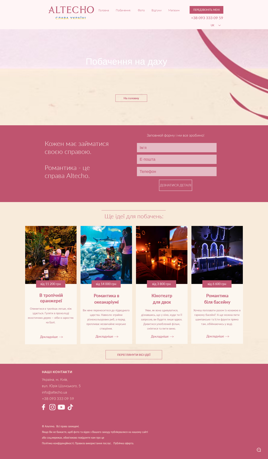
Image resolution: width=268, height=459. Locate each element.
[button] (206, 10)
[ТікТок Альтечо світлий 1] (70, 407)
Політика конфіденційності (58, 443)
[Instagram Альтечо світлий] (52, 407)
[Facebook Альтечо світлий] (43, 407)
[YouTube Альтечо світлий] (61, 407)
